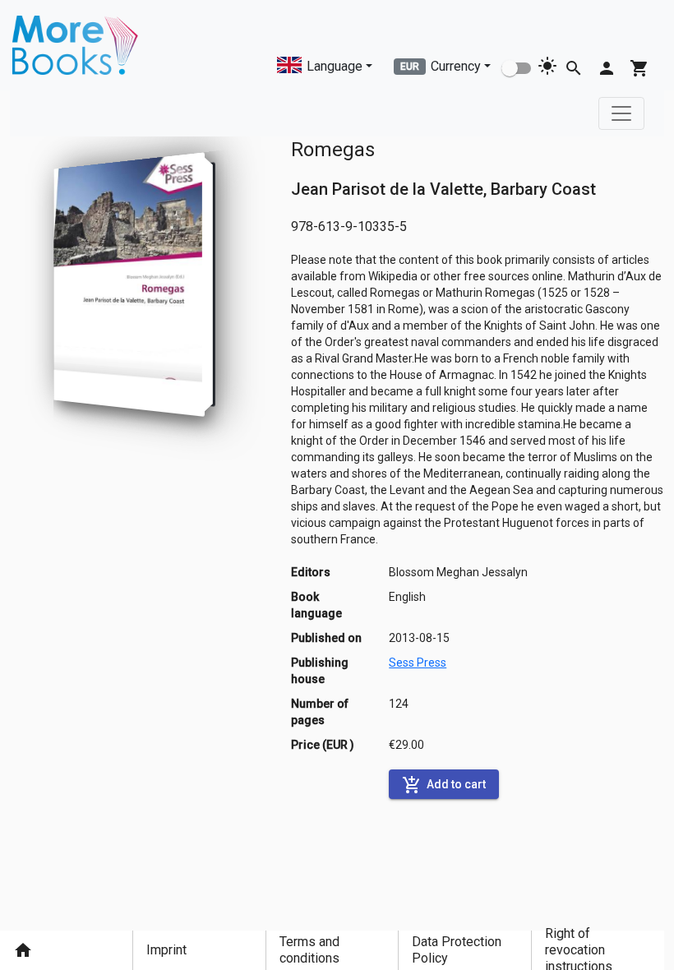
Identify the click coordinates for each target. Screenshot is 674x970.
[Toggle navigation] (621, 113)
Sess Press (417, 662)
